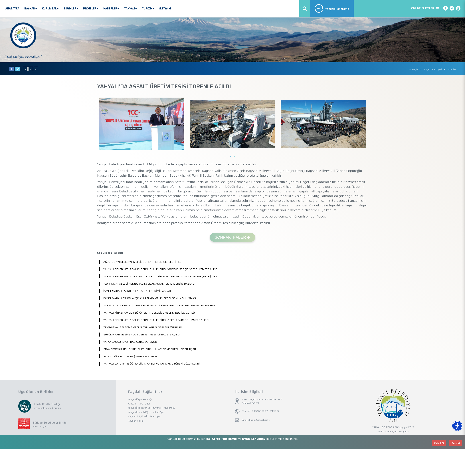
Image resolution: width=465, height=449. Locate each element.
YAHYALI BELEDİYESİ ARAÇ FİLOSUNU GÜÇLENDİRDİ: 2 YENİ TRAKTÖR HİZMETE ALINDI (156, 320)
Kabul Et (439, 443)
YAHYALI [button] (129, 8)
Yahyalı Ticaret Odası (139, 404)
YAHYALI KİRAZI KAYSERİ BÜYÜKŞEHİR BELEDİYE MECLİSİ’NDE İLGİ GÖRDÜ (149, 313)
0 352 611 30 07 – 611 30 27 (265, 411)
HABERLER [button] (110, 8)
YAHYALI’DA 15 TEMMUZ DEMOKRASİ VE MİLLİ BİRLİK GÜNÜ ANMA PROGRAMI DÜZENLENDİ (159, 305)
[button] (462, 421)
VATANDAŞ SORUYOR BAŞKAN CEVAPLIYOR (130, 342)
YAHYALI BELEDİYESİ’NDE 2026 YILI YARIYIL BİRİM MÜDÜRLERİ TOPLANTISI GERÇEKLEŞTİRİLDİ (161, 276)
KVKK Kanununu (254, 438)
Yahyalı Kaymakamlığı (140, 399)
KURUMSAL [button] (49, 8)
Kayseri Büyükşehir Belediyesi (144, 416)
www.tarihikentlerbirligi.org (47, 408)
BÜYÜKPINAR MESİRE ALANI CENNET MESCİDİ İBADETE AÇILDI (141, 335)
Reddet (455, 443)
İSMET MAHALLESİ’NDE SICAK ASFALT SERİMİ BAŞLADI (137, 291)
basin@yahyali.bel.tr (259, 420)
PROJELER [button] (89, 8)
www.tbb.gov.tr (40, 426)
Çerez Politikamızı (225, 438)
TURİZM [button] (147, 8)
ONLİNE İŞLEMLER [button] (423, 8)
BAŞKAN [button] (29, 8)
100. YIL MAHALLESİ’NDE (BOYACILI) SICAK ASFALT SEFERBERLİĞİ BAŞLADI (149, 284)
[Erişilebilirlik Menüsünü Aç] (457, 426)
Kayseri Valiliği (136, 421)
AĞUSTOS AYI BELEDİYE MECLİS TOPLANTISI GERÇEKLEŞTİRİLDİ (142, 262)
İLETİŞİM (165, 8)
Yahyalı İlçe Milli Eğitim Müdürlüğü (146, 412)
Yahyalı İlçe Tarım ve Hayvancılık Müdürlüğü (151, 408)
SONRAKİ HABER (231, 237)
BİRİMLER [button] (70, 8)
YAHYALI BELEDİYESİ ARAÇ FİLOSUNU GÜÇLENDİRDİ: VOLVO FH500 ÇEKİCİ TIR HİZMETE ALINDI (160, 269)
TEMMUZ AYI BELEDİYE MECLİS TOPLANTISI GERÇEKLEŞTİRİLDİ (142, 327)
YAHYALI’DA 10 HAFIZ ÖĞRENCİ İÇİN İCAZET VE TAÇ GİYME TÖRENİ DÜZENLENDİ (151, 364)
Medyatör (404, 431)
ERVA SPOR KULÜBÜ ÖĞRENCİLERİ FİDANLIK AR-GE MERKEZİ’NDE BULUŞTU (149, 349)
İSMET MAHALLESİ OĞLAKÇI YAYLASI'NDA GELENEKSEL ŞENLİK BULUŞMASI (150, 298)
